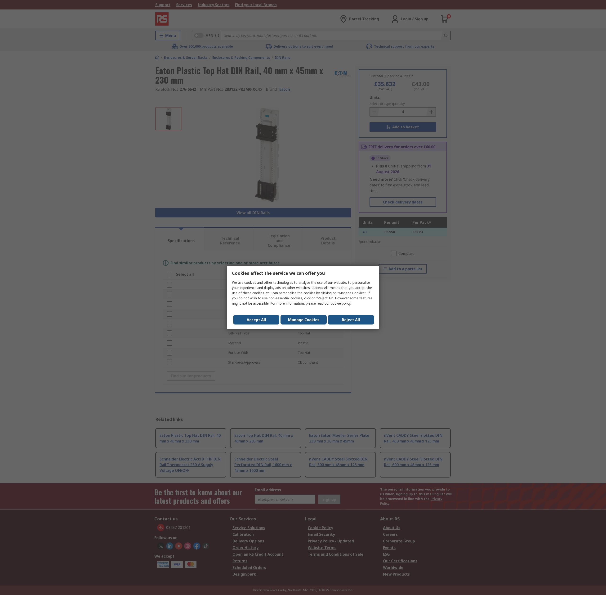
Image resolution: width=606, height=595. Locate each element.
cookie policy (340, 303)
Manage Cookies (303, 319)
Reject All (351, 319)
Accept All (256, 319)
